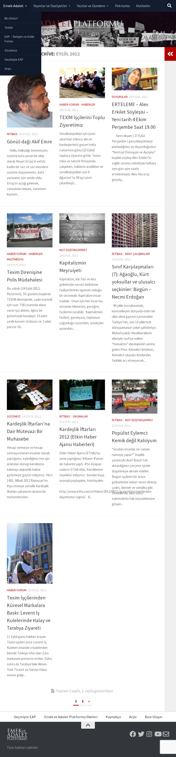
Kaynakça (113, 716)
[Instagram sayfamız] (149, 734)
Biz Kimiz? (11, 18)
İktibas (12, 134)
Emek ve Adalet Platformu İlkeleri (70, 716)
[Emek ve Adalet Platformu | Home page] (65, 27)
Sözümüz (11, 50)
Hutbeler (143, 5)
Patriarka (122, 5)
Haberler (88, 104)
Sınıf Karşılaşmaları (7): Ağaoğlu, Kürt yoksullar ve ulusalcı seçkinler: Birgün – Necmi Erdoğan (133, 281)
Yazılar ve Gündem (91, 5)
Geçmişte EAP (14, 59)
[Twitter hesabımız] (141, 734)
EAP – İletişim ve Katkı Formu (19, 39)
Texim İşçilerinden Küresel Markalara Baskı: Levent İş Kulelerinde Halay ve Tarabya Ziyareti (28, 612)
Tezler (9, 27)
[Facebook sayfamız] (133, 734)
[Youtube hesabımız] (157, 734)
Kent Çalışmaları (137, 254)
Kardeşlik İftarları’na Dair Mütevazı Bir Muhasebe (28, 431)
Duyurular (120, 97)
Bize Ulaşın (153, 716)
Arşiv (8, 69)
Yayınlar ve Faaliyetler (50, 5)
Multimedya (15, 259)
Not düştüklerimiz (73, 250)
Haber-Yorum (69, 104)
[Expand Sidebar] (170, 54)
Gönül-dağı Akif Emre (29, 141)
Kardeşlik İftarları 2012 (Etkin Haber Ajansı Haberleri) (78, 436)
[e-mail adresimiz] (166, 734)
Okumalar (80, 416)
